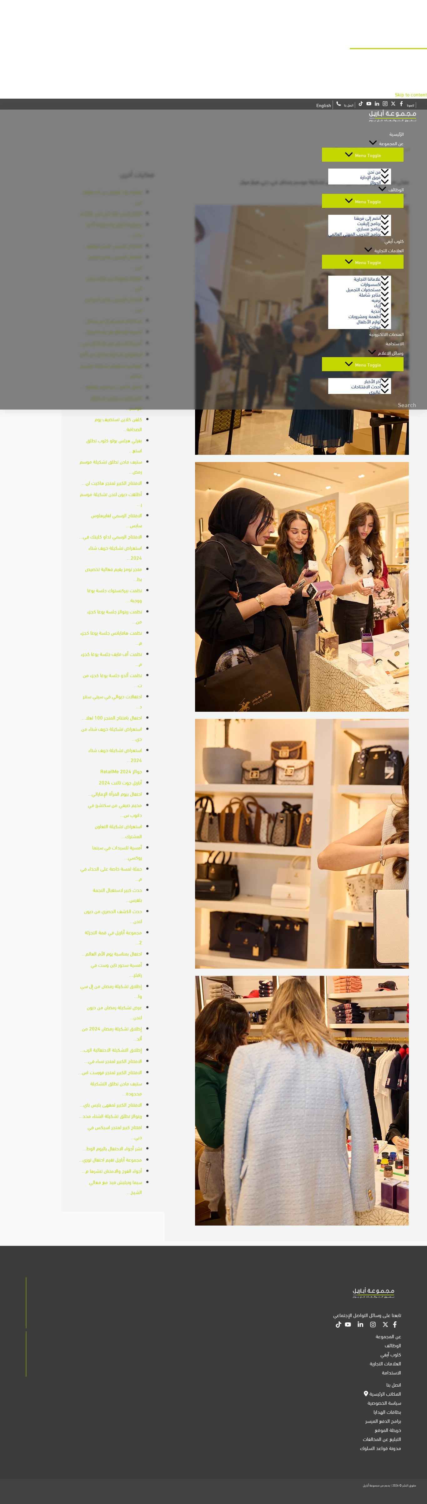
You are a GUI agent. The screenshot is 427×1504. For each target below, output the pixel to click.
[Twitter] (385, 1325)
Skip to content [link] (411, 94)
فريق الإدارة (370, 176)
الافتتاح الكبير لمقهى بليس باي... (111, 1104)
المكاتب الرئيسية (384, 1393)
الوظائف (396, 189)
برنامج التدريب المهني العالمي (354, 233)
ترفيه (376, 299)
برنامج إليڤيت (369, 222)
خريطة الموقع (388, 1429)
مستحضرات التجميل (363, 289)
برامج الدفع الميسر (383, 1420)
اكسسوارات (371, 283)
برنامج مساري (369, 228)
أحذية (376, 310)
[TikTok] (338, 1325)
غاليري (375, 391)
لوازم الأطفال (369, 321)
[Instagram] (373, 1325)
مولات (375, 326)
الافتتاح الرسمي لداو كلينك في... (110, 536)
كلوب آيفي (394, 240)
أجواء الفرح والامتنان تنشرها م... (112, 1170)
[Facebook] (395, 1325)
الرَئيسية (396, 133)
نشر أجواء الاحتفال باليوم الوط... (112, 1148)
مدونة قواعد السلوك (380, 1447)
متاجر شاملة (370, 294)
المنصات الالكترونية (386, 333)
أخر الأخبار (372, 380)
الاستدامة (395, 343)
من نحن (374, 171)
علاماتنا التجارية (367, 278)
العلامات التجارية (389, 250)
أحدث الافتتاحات (366, 386)
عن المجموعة (391, 143)
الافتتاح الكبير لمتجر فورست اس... (110, 1071)
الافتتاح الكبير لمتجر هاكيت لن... (112, 482)
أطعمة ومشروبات (365, 315)
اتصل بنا (393, 1384)
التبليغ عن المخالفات (382, 1438)
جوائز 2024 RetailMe (121, 770)
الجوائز (375, 181)
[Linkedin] (360, 1325)
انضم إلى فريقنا (367, 217)
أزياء (377, 304)
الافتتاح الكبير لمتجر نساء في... (113, 1060)
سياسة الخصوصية (384, 1402)
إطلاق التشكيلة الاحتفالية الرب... (111, 1049)
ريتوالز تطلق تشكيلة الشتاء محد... (110, 1115)
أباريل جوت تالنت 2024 (120, 782)
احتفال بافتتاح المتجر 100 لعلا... (112, 717)
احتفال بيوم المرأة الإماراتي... (115, 793)
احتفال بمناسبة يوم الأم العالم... (112, 953)
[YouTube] (348, 1325)
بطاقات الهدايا (387, 1411)
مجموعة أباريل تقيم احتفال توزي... (110, 1159)
